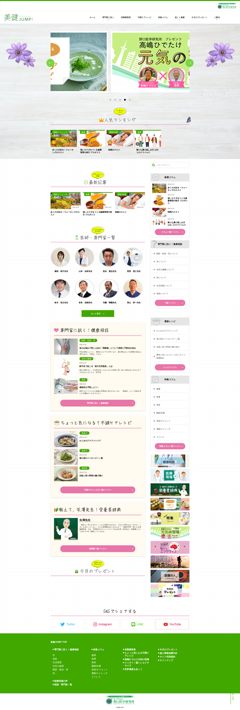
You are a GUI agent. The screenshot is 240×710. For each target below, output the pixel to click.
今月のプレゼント (199, 17)
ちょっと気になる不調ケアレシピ (137, 654)
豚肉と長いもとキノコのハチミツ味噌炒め (171, 356)
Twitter (70, 624)
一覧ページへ (170, 303)
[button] (190, 63)
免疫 (55, 659)
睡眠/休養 (160, 413)
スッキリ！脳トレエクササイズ (137, 664)
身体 (158, 405)
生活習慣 (57, 662)
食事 (158, 397)
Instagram (105, 624)
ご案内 (217, 17)
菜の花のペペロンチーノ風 (168, 339)
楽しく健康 (180, 17)
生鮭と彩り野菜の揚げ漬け (168, 347)
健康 (158, 389)
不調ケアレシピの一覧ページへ (97, 490)
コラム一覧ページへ (170, 232)
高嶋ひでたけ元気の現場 (137, 659)
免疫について (162, 293)
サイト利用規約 (167, 657)
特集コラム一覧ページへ (170, 446)
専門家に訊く (108, 17)
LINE (140, 624)
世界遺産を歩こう (133, 669)
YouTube (175, 624)
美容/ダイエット (163, 421)
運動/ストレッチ (163, 429)
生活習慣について (164, 285)
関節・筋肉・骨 (60, 669)
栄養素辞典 (126, 17)
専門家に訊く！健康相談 (97, 403)
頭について (161, 277)
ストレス (160, 437)
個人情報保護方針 (169, 653)
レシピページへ (170, 367)
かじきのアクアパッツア (167, 331)
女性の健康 (58, 666)
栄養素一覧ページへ (98, 549)
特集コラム (163, 17)
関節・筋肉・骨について (167, 253)
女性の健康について (165, 269)
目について (161, 261)
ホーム (92, 17)
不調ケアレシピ (144, 17)
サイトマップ (166, 660)
